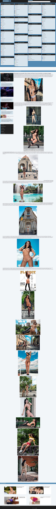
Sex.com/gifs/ (30, 58)
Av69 (15, 58)
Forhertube (16, 37)
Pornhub (16, 13)
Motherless (30, 43)
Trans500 (3, 50)
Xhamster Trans (3, 45)
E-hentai (44, 26)
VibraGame (3, 10)
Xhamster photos (45, 37)
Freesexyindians (17, 29)
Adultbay (16, 51)
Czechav (43, 10)
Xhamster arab (30, 38)
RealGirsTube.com (17, 14)
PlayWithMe (3, 9)
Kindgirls (44, 38)
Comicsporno (30, 21)
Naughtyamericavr (45, 46)
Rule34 (43, 25)
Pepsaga (30, 18)
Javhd (15, 57)
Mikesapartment (44, 13)
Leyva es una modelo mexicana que (23, 102)
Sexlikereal (44, 49)
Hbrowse (30, 16)
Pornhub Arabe (30, 37)
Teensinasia (44, 33)
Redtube (16, 10)
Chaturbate (3, 13)
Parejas (30, 50)
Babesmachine (44, 34)
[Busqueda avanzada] (49, 1)
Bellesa (16, 38)
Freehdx (16, 30)
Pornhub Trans (3, 46)
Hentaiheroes (3, 20)
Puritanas (44, 59)
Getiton (30, 31)
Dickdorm (3, 63)
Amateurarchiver (3, 38)
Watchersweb (3, 42)
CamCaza (3, 5)
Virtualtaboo (44, 50)
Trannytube (3, 49)
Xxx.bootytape (16, 44)
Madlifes (30, 51)
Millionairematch (31, 30)
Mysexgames (3, 27)
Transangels (3, 54)
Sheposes (44, 39)
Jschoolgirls (16, 62)
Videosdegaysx (3, 58)
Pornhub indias (16, 25)
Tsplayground (3, 51)
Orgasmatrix (44, 57)
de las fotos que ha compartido (19, 74)
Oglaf (29, 17)
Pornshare (16, 49)
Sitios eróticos (2, 131)
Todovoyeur (3, 33)
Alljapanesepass (17, 59)
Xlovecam (3, 14)
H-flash (2, 26)
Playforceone (3, 22)
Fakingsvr (44, 51)
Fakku (43, 22)
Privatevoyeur (3, 39)
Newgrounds (3, 25)
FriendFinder (30, 25)
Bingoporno (44, 58)
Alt (29, 29)
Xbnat (29, 42)
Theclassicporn (17, 20)
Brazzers (44, 14)
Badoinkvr (44, 45)
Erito (15, 63)
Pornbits (16, 45)
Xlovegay (3, 15)
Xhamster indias (17, 24)
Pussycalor (44, 42)
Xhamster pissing (31, 5)
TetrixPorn (16, 5)
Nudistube (3, 34)
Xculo (43, 32)
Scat (29, 9)
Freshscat (30, 10)
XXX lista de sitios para (3, 126)
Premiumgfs (44, 15)
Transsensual (3, 55)
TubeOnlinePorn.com (17, 9)
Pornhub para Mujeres (17, 36)
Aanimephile (44, 20)
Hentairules (44, 21)
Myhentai (44, 27)
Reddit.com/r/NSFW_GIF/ (31, 59)
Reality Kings (44, 5)
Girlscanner (16, 46)
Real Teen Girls (3, 32)
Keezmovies (16, 15)
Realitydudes (3, 62)
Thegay (2, 61)
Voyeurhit (3, 37)
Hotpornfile (16, 50)
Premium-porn (44, 9)
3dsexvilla (3, 21)
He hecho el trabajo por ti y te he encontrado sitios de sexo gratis (45, 497)
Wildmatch (30, 26)
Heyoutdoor (16, 64)
